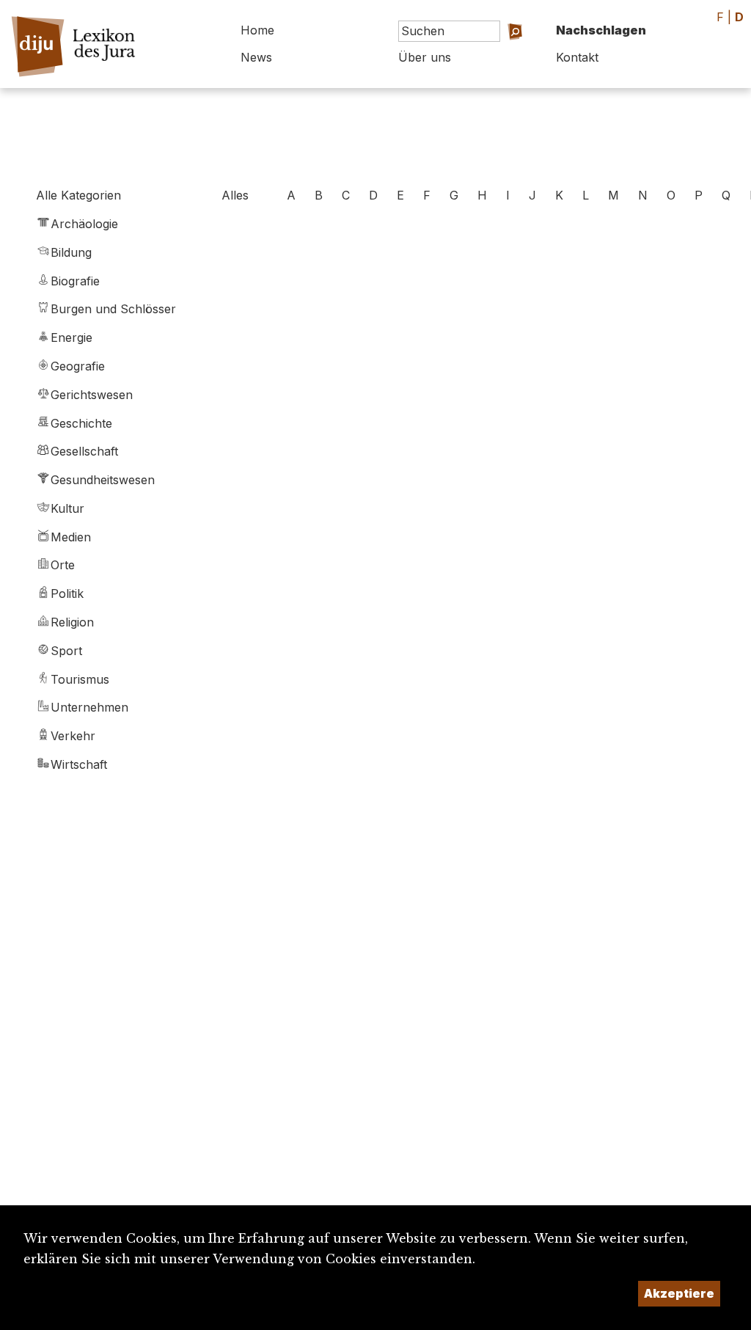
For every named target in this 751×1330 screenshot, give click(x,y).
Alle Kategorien (78, 195)
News (256, 57)
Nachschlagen (601, 30)
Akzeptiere (679, 1293)
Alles (235, 195)
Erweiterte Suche (491, 52)
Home (257, 30)
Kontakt (577, 57)
